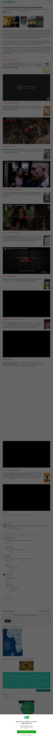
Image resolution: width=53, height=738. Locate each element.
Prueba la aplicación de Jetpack (26, 731)
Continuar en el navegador (26, 735)
